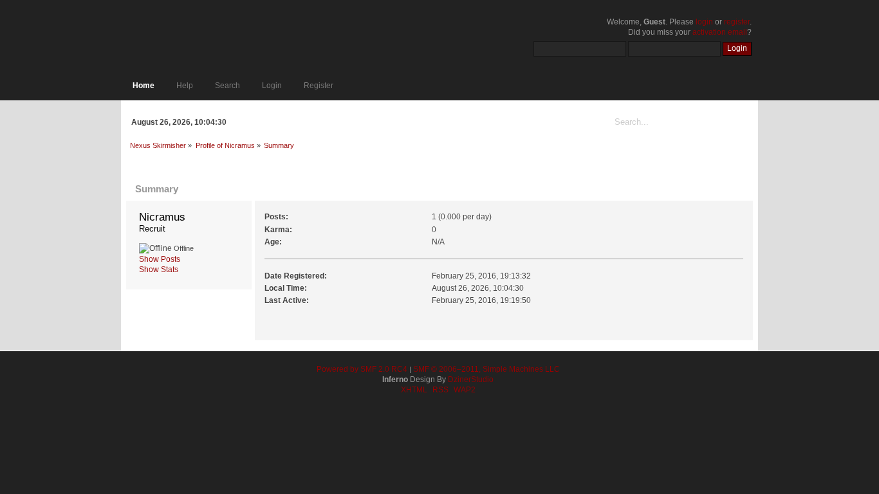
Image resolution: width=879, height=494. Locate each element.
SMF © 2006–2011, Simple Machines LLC (486, 369)
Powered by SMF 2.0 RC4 (362, 369)
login (704, 21)
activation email (719, 32)
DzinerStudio (471, 379)
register (737, 21)
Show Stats (158, 269)
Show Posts (159, 259)
